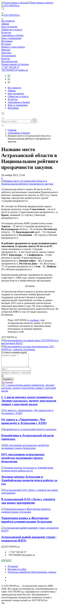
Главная (12, 130)
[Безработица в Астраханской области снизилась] (28, 429)
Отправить (8, 379)
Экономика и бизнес (12, 35)
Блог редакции (9, 26)
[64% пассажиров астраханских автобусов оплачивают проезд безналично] (30, 448)
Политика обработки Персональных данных (32, 572)
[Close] (2, 18)
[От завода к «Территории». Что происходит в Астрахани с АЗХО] (30, 413)
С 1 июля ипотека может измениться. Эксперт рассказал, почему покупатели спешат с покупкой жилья (28, 400)
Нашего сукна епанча (13, 46)
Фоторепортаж (9, 61)
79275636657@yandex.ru (14, 70)
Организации (8, 55)
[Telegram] (9, 75)
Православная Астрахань (15, 64)
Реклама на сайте (17, 569)
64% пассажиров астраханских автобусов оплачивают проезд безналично (23, 458)
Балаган (5, 58)
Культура (6, 32)
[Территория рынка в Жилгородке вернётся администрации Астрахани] (30, 512)
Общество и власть (11, 29)
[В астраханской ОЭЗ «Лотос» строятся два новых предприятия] (30, 493)
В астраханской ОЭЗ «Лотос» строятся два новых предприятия (28, 500)
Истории (6, 44)
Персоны (6, 52)
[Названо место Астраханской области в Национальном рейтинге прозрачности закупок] (30, 183)
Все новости (8, 20)
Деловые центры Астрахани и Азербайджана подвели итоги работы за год (29, 480)
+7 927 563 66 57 (10, 67)
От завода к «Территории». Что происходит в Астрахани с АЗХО (24, 421)
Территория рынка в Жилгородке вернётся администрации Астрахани (26, 519)
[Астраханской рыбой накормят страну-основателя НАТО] (30, 530)
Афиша (5, 23)
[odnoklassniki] (9, 79)
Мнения (5, 49)
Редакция (13, 566)
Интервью (6, 41)
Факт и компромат (11, 38)
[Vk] (9, 82)
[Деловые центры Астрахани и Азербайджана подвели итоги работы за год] (30, 470)
